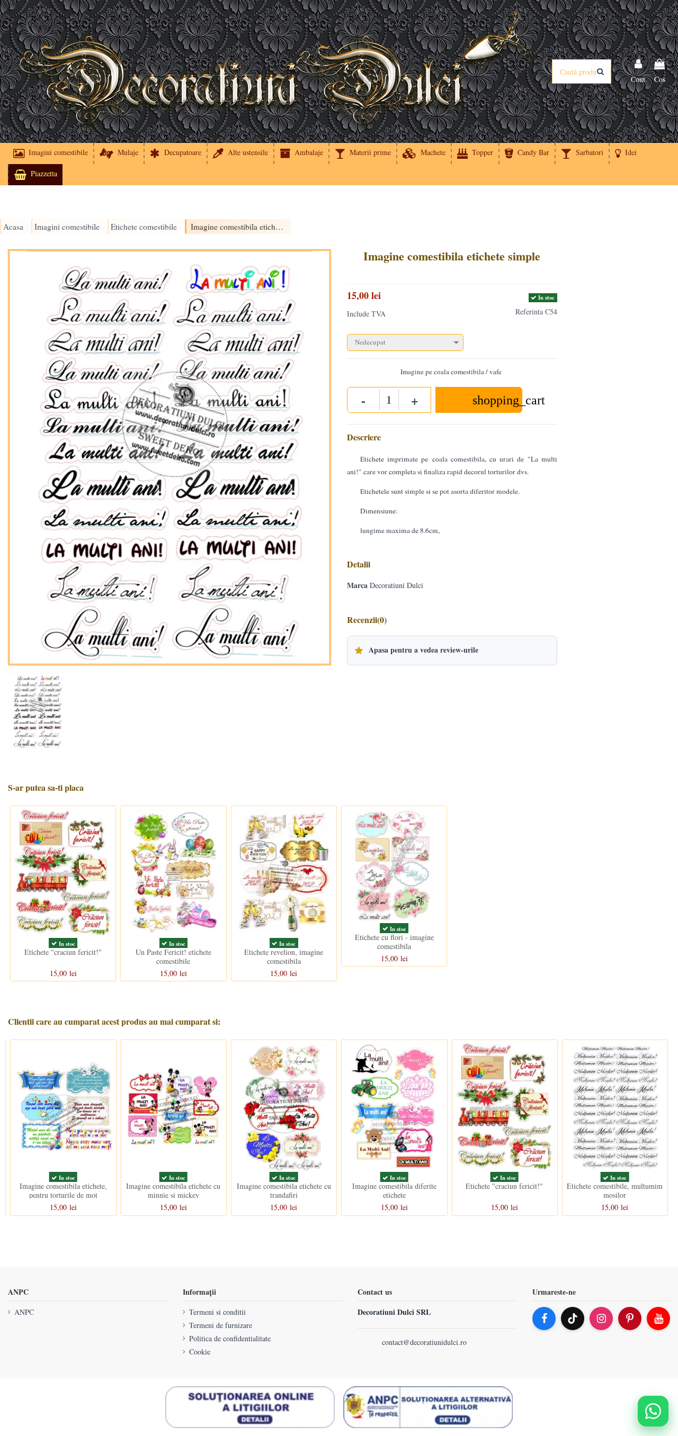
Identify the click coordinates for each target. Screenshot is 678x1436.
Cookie (199, 1352)
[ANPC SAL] (428, 1407)
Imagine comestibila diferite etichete (394, 1190)
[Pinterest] (629, 1318)
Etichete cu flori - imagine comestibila (394, 941)
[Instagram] (601, 1318)
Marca (357, 585)
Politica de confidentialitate (230, 1338)
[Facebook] (544, 1318)
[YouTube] (658, 1318)
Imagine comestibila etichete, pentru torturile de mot (63, 1190)
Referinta (529, 311)
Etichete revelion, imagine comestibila (283, 956)
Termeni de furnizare (220, 1325)
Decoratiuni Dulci (396, 585)
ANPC (24, 1312)
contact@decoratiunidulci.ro (424, 1342)
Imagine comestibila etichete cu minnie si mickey (173, 1190)
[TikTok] (572, 1318)
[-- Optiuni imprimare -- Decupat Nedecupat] (452, 340)
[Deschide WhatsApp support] (653, 1411)
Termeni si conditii (217, 1312)
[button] (625, 153)
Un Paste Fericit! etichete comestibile (173, 956)
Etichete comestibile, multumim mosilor (615, 1190)
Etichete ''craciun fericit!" (63, 952)
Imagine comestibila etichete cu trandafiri (284, 1190)
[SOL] (250, 1407)
